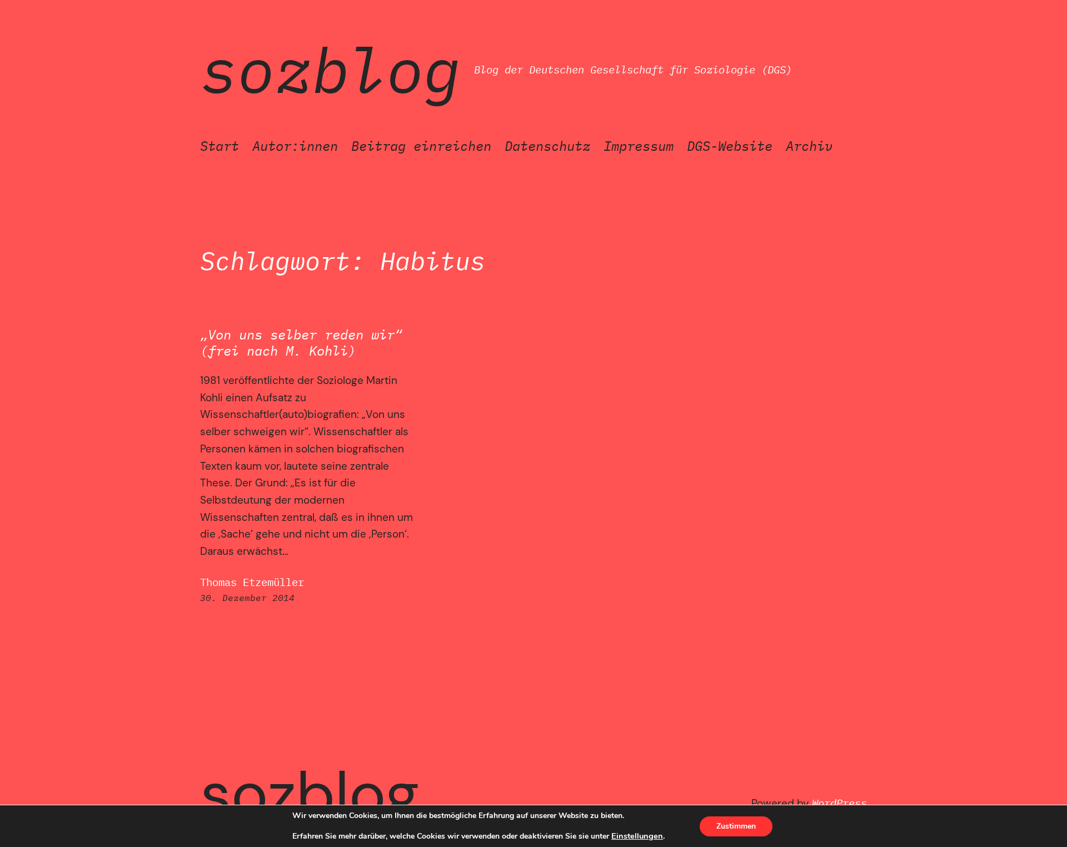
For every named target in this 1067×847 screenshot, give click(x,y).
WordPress (839, 803)
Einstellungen (637, 836)
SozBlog (330, 69)
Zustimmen (736, 826)
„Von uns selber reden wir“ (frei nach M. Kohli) (301, 343)
